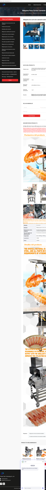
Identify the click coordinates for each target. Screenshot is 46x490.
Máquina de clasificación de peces (8, 31)
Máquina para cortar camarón (26, 13)
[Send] (43, 488)
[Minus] (43, 461)
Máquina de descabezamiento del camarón (8, 24)
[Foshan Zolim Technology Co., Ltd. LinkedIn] (4, 484)
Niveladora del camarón (6, 29)
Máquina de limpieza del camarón (8, 39)
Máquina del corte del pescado (8, 44)
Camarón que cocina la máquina (8, 34)
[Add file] (22, 488)
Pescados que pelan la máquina (8, 41)
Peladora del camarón (6, 26)
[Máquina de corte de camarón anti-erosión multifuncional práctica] (34, 32)
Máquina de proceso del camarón (8, 62)
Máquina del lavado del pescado (8, 52)
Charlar (10, 80)
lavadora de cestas (5, 57)
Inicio (18, 13)
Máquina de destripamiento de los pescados (8, 50)
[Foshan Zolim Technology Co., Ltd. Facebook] (1, 484)
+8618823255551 (13, 74)
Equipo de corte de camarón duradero (36, 433)
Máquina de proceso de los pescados (9, 65)
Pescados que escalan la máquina (8, 55)
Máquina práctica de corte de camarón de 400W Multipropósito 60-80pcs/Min (27, 460)
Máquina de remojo (5, 60)
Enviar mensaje (32, 115)
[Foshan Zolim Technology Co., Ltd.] (3, 4)
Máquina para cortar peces (7, 46)
